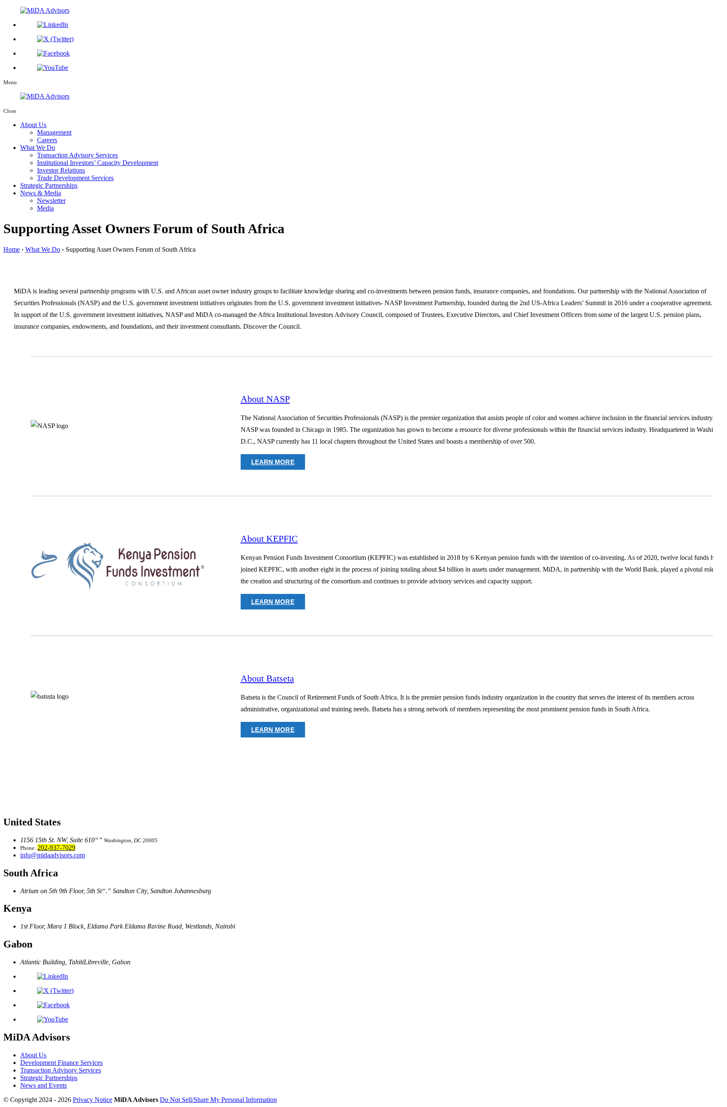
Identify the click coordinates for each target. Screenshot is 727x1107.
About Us (33, 124)
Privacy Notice (92, 1099)
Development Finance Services (61, 1062)
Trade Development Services (75, 177)
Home (11, 249)
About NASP (265, 399)
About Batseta (267, 678)
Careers (47, 140)
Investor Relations (61, 170)
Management (54, 132)
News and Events (43, 1085)
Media (45, 208)
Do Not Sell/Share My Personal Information (218, 1099)
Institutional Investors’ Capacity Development (97, 162)
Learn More (273, 462)
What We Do (37, 147)
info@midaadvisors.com (52, 855)
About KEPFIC (269, 538)
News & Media (40, 193)
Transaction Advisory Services (77, 155)
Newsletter (51, 200)
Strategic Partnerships (48, 185)
